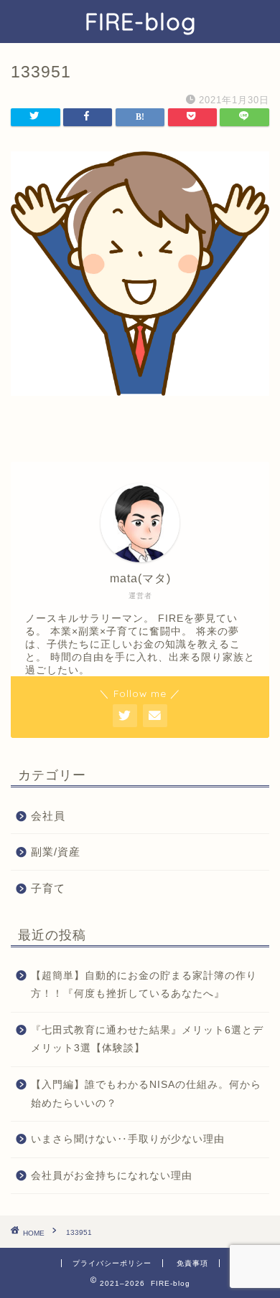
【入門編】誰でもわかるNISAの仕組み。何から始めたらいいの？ (146, 1094)
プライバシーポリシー (112, 1263)
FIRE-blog (140, 21)
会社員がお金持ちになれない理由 (111, 1175)
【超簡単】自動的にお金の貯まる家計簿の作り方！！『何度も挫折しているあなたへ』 (144, 985)
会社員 (48, 816)
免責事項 (192, 1263)
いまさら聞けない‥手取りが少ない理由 (128, 1139)
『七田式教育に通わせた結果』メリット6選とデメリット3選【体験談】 (147, 1039)
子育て (48, 888)
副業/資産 (55, 851)
